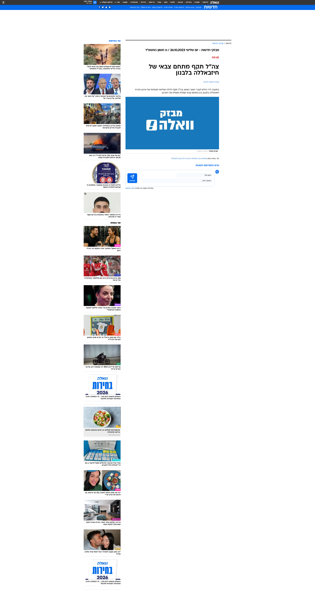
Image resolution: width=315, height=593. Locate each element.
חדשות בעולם (157, 7)
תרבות (180, 2)
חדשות (205, 2)
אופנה (125, 2)
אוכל (159, 2)
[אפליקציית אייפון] (106, 7)
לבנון (180, 158)
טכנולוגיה (134, 2)
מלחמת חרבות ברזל (190, 158)
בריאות (152, 2)
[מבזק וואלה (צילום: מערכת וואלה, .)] (172, 125)
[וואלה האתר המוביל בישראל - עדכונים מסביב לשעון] (214, 2)
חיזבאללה (174, 158)
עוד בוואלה (115, 223)
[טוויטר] (102, 7)
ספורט (197, 2)
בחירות (189, 2)
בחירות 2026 (146, 7)
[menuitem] (204, 2)
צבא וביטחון (190, 7)
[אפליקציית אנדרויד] (109, 7)
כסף (165, 2)
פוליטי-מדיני (168, 7)
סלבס (172, 2)
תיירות (143, 2)
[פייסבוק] (99, 7)
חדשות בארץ (179, 7)
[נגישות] (3, 2)
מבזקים (198, 7)
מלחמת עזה (202, 158)
